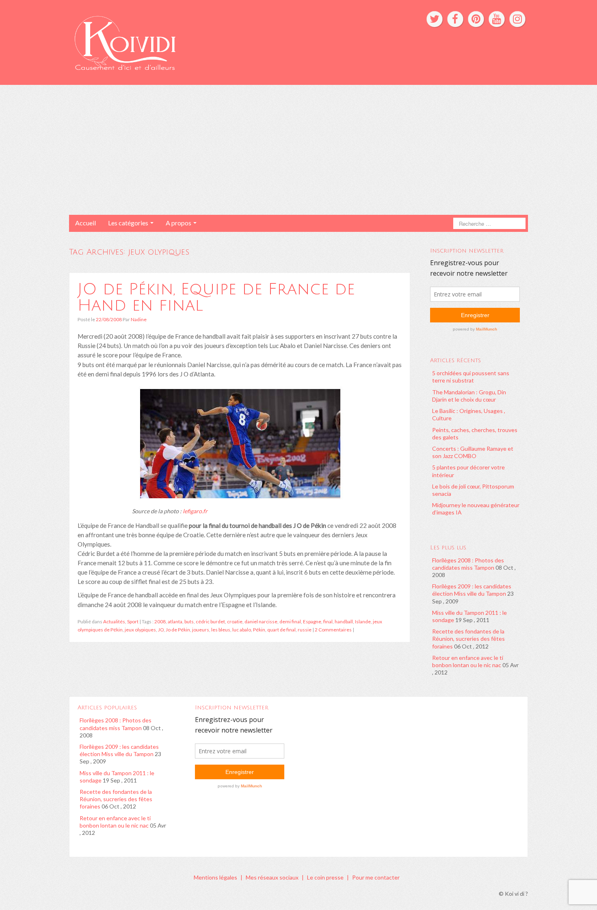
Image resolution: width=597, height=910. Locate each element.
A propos (179, 223)
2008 (160, 621)
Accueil (85, 223)
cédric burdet (210, 621)
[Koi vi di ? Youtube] (497, 19)
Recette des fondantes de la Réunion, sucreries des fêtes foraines (468, 638)
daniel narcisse (260, 621)
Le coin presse (325, 877)
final (328, 621)
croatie (234, 621)
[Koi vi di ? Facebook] (455, 19)
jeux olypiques (140, 630)
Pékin (259, 630)
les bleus (220, 630)
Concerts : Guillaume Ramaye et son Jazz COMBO (472, 452)
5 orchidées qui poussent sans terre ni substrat (470, 377)
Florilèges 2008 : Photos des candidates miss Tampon (468, 564)
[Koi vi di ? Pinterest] (476, 19)
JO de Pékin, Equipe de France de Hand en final (216, 297)
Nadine (139, 319)
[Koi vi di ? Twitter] (434, 19)
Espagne (312, 621)
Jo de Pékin (178, 630)
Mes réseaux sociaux (272, 877)
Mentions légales (215, 877)
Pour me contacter (376, 877)
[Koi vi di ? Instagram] (517, 19)
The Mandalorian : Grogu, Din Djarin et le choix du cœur (469, 396)
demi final (290, 621)
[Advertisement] (298, 150)
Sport (132, 621)
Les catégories (128, 223)
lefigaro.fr (195, 511)
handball (344, 621)
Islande (363, 621)
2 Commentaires (333, 630)
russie (304, 630)
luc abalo (241, 630)
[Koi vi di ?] (200, 41)
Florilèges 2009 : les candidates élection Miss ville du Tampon (471, 590)
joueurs (200, 630)
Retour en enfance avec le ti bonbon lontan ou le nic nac (467, 661)
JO (161, 630)
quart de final (281, 630)
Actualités (114, 621)
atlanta (175, 621)
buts (189, 621)
